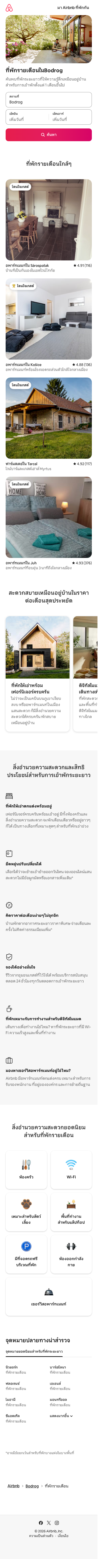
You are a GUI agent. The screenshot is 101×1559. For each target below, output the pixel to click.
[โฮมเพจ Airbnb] (9, 7)
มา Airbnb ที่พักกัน (73, 7)
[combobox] (48, 102)
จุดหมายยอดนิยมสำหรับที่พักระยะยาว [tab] (34, 1351)
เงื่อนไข (63, 1536)
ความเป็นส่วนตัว (41, 1536)
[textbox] (27, 119)
